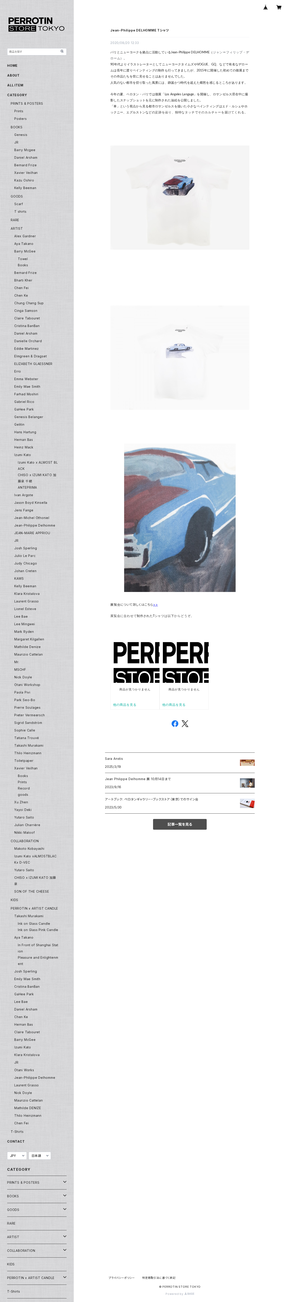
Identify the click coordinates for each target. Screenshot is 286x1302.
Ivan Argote (23, 495)
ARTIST (17, 228)
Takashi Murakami (29, 745)
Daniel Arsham (25, 157)
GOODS (17, 196)
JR (16, 142)
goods (23, 794)
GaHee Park (24, 409)
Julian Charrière (27, 825)
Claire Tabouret (27, 318)
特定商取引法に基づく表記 (159, 1277)
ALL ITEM (15, 85)
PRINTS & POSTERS (27, 103)
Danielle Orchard (28, 341)
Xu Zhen (21, 802)
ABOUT (13, 75)
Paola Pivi (22, 692)
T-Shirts (17, 1131)
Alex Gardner (25, 236)
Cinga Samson (26, 310)
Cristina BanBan (27, 326)
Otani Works (24, 1070)
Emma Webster (26, 379)
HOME (12, 65)
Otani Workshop (27, 685)
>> (155, 604)
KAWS (19, 578)
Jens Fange (24, 510)
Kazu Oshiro (24, 180)
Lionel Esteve (25, 609)
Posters (20, 119)
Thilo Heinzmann (28, 753)
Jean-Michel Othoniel (31, 518)
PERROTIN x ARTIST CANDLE (34, 908)
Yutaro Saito (24, 817)
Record (24, 788)
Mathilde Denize (27, 647)
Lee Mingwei (24, 624)
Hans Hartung (25, 432)
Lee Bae (21, 616)
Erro (17, 371)
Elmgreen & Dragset (30, 356)
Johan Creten (25, 571)
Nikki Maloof (24, 832)
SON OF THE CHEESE (31, 891)
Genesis (20, 135)
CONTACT (16, 1141)
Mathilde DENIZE (27, 1108)
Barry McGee (25, 251)
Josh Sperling (25, 548)
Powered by (175, 1294)
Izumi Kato (22, 455)
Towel (23, 259)
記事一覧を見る (180, 824)
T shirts (20, 211)
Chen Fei (21, 288)
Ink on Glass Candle (34, 923)
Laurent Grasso (26, 601)
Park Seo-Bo (24, 700)
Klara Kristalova (27, 594)
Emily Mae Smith (27, 386)
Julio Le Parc (25, 556)
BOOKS (17, 127)
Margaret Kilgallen (29, 639)
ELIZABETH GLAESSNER (33, 364)
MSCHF (20, 669)
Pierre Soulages (27, 707)
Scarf (18, 204)
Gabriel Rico (24, 402)
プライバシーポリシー (122, 1277)
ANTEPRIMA (27, 487)
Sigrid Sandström (28, 723)
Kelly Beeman (25, 188)
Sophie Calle (24, 730)
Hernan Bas (23, 440)
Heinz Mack (24, 447)
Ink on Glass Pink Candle (38, 930)
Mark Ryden (24, 631)
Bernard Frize (25, 165)
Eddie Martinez (26, 348)
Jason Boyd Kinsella (30, 502)
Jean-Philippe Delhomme (34, 525)
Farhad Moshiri (26, 394)
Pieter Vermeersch (29, 715)
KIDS (14, 900)
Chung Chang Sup (29, 303)
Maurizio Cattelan (28, 654)
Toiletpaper (24, 760)
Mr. (16, 662)
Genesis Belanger (28, 417)
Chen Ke (21, 295)
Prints (18, 111)
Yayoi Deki (23, 810)
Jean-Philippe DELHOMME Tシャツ (139, 30)
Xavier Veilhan (26, 173)
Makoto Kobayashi (29, 848)
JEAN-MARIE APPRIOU (32, 533)
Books (23, 265)
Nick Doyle (23, 677)
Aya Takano (24, 244)
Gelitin (19, 424)
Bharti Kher (23, 280)
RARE (15, 220)
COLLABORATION (25, 841)
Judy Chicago (25, 563)
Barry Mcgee (25, 150)
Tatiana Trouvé (26, 738)
